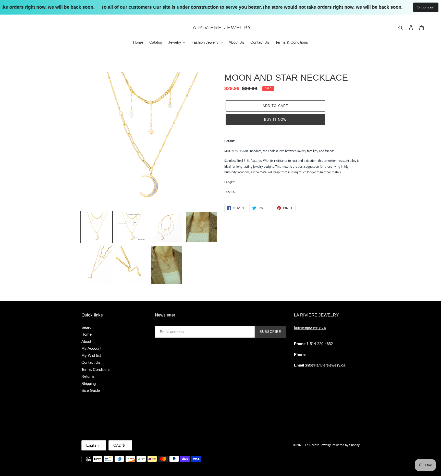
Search (87, 327)
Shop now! (425, 7)
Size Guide (90, 390)
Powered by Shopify (346, 445)
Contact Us (90, 362)
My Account (91, 348)
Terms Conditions (96, 369)
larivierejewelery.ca (310, 327)
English (92, 445)
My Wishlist (91, 355)
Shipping (88, 383)
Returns (88, 376)
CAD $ (119, 445)
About (86, 341)
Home (86, 334)
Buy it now (275, 119)
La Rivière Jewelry (220, 27)
